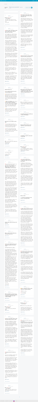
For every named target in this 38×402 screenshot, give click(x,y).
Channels (33, 0)
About (36, 0)
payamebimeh (7, 81)
